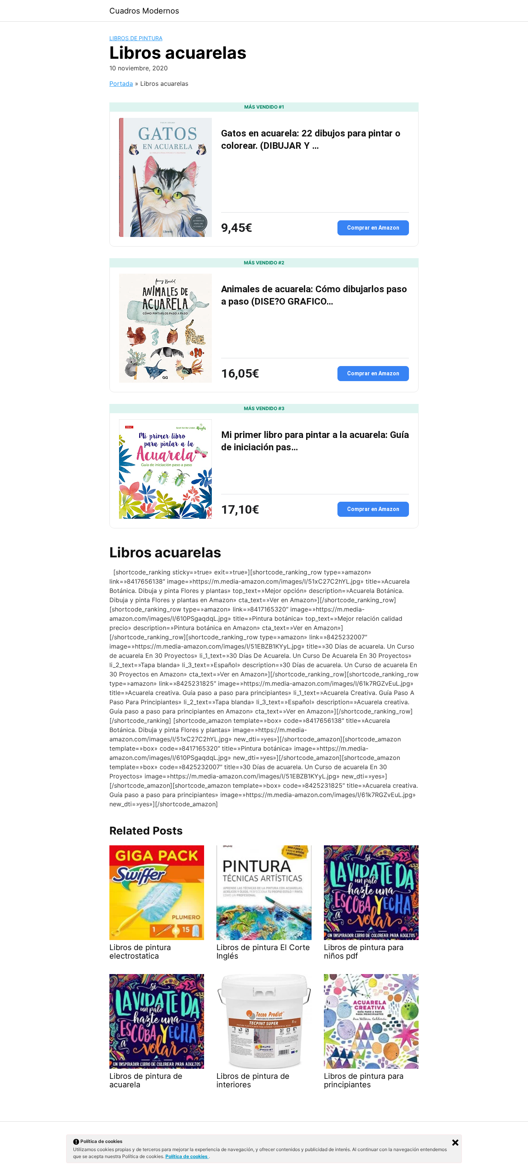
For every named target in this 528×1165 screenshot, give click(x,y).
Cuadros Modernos (144, 11)
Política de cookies (187, 1156)
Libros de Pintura (135, 38)
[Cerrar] (455, 1142)
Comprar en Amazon (373, 228)
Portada (121, 83)
